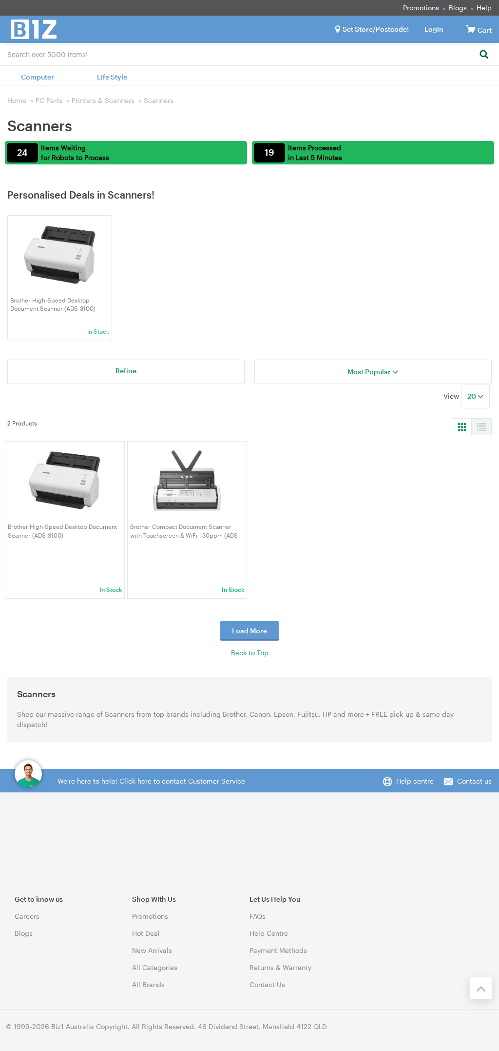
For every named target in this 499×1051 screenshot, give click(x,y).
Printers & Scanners (103, 100)
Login (433, 29)
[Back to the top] (481, 988)
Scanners (158, 100)
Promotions (421, 7)
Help (484, 7)
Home (16, 100)
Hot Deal (146, 933)
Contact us (474, 781)
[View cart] (471, 29)
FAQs (258, 916)
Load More (249, 631)
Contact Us (267, 984)
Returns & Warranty (280, 967)
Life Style (112, 77)
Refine (125, 370)
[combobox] (249, 53)
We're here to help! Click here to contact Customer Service (151, 781)
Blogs (458, 7)
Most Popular (369, 371)
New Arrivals (152, 950)
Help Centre (269, 933)
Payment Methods (278, 950)
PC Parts (49, 100)
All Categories (154, 967)
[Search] (484, 54)
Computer (37, 77)
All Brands (148, 984)
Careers (27, 916)
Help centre (415, 781)
